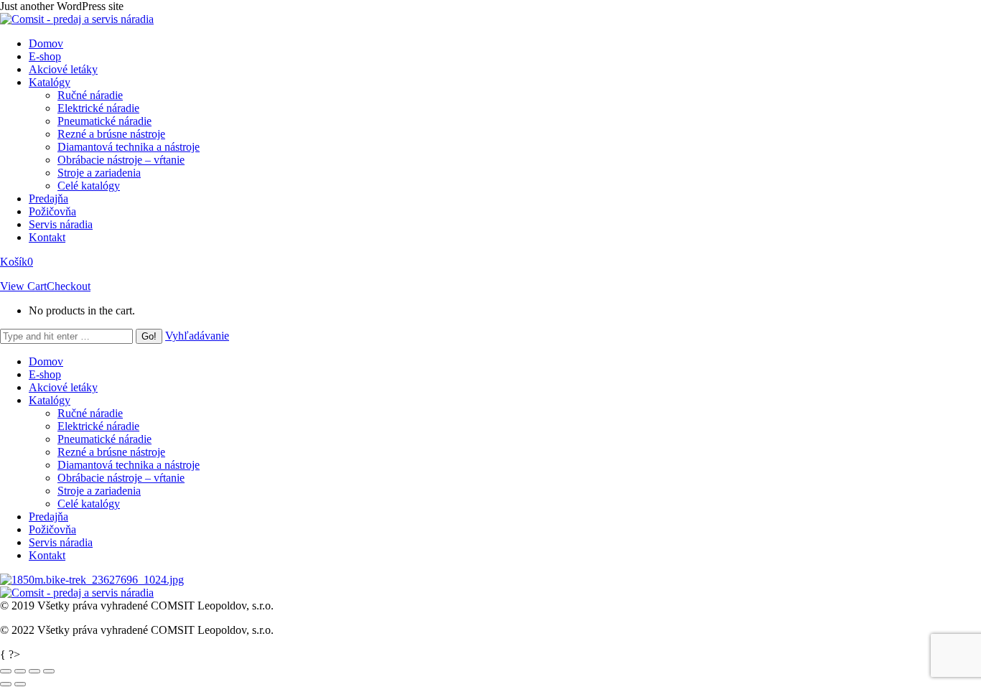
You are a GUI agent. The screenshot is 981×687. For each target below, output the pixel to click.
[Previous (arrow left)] (5, 684)
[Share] (20, 671)
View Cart (23, 286)
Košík (16, 262)
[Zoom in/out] (49, 671)
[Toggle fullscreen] (34, 671)
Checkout (68, 286)
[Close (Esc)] (5, 671)
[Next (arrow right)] (20, 684)
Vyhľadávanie (197, 336)
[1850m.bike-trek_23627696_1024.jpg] (92, 580)
